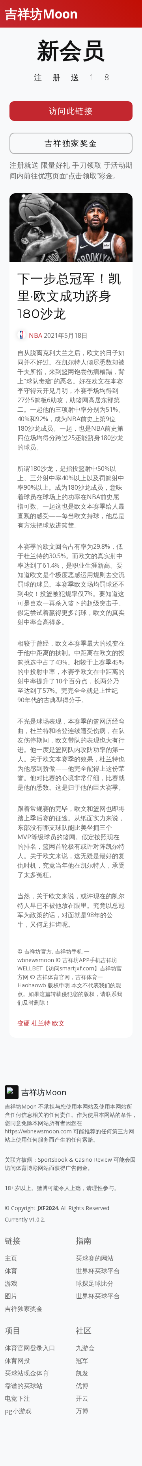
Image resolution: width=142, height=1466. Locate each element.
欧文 (58, 1023)
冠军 (82, 1360)
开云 (82, 1398)
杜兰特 (41, 1023)
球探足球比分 (95, 1283)
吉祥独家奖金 (71, 143)
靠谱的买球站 (24, 1385)
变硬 (23, 1023)
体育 (11, 1270)
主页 (11, 1258)
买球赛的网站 (95, 1258)
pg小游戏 (18, 1411)
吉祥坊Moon (41, 13)
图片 (11, 1296)
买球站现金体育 (27, 1373)
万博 (82, 1411)
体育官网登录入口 (30, 1348)
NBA (35, 335)
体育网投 (17, 1360)
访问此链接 (71, 111)
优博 (82, 1385)
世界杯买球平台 (98, 1270)
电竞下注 (17, 1398)
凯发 (82, 1373)
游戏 (11, 1283)
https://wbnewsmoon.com (38, 1131)
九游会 (85, 1348)
